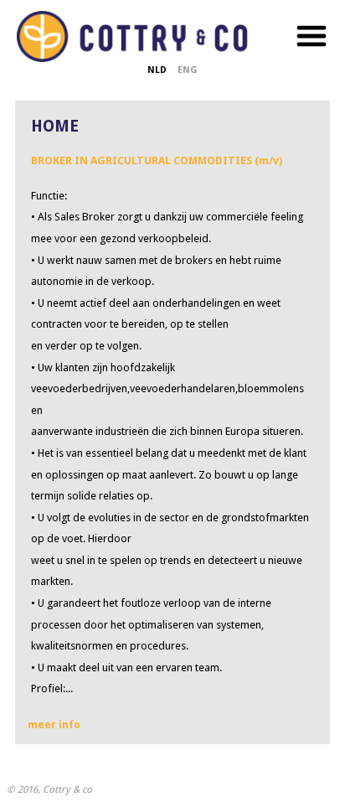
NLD (157, 70)
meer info (54, 724)
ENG (188, 70)
